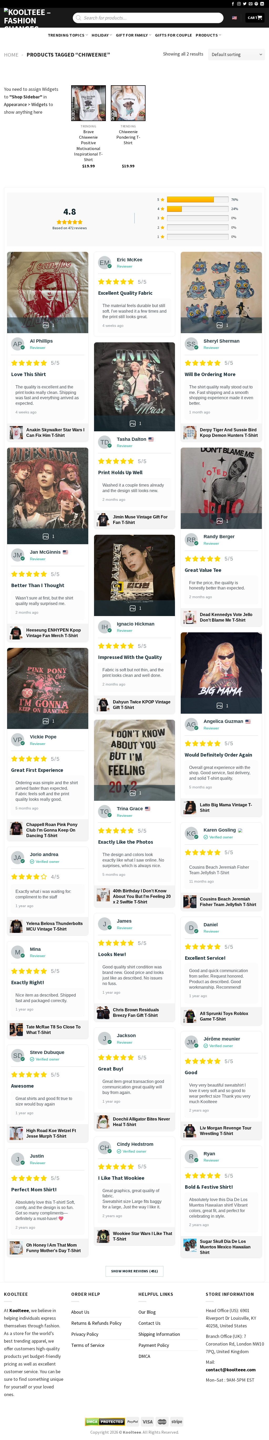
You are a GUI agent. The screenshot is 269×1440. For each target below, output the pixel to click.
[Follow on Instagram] (239, 4)
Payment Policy (153, 1345)
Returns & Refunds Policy (96, 1323)
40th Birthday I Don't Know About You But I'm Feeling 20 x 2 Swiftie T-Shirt (142, 896)
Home (11, 54)
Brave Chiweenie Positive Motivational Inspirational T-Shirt (88, 145)
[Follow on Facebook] (233, 4)
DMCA (144, 1356)
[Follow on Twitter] (245, 4)
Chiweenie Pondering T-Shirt (128, 137)
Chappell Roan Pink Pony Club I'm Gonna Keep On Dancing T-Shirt (51, 830)
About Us (80, 1312)
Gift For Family (132, 35)
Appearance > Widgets (26, 104)
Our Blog (147, 1312)
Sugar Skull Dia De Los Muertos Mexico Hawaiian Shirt (225, 1247)
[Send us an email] (250, 4)
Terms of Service (87, 1345)
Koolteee (19, 1310)
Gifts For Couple (173, 35)
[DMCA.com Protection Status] (105, 1422)
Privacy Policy (84, 1334)
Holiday (100, 35)
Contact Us (149, 1323)
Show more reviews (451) (134, 1271)
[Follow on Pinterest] (256, 4)
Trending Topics (66, 35)
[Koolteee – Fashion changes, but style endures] (30, 18)
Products (207, 35)
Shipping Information (159, 1334)
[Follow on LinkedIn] (262, 4)
